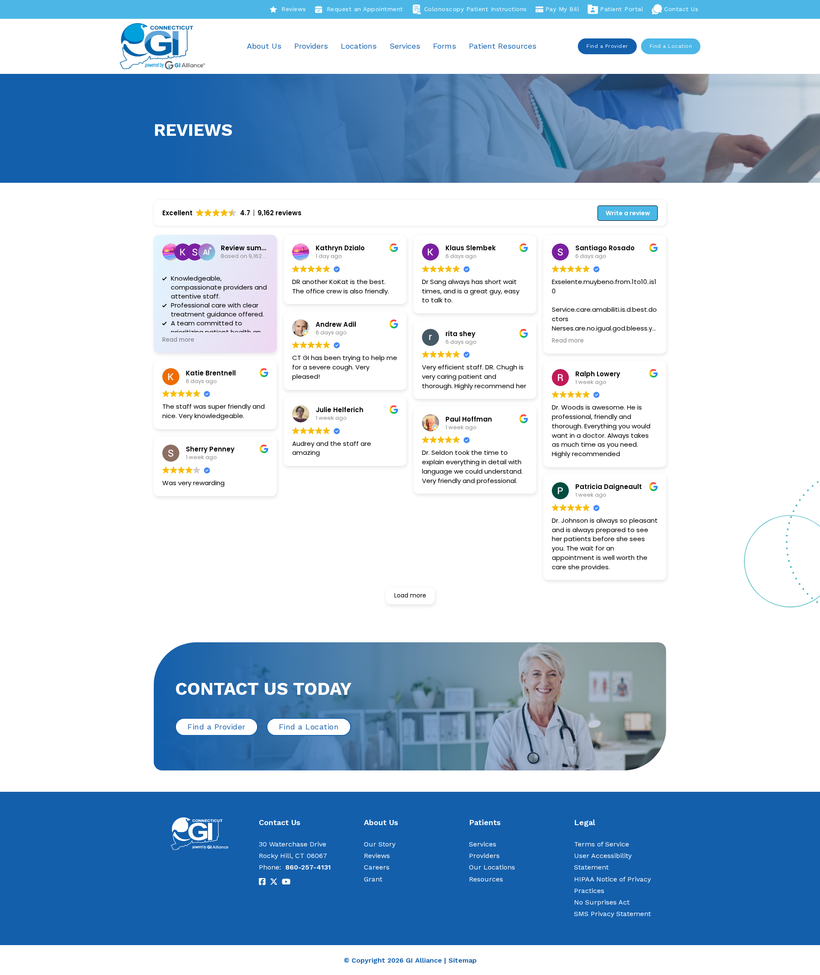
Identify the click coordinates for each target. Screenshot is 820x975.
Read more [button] (178, 340)
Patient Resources (502, 45)
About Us (264, 45)
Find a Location (671, 46)
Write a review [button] (628, 213)
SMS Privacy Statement (612, 914)
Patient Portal (621, 9)
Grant (373, 879)
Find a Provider (607, 46)
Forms (444, 45)
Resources (486, 879)
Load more (410, 595)
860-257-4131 (308, 867)
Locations (359, 45)
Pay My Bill (562, 9)
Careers (377, 867)
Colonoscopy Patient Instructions (475, 9)
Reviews (293, 9)
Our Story (379, 844)
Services (405, 45)
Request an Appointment (365, 9)
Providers (311, 45)
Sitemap (462, 960)
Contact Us (681, 9)
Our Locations (492, 867)
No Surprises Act (602, 902)
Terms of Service (601, 844)
